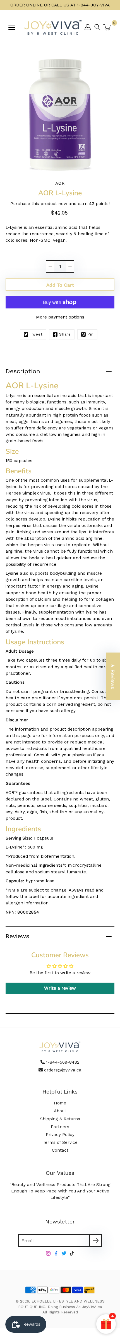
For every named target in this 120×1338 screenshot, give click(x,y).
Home (60, 1103)
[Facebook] (56, 1253)
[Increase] (70, 266)
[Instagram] (48, 1253)
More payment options (60, 317)
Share (65, 334)
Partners (60, 1126)
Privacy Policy (60, 1134)
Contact (60, 1150)
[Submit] (95, 1240)
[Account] (87, 27)
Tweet (36, 334)
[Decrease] (50, 266)
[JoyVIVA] (53, 27)
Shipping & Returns (60, 1118)
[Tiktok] (71, 1253)
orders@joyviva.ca (62, 1070)
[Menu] (12, 27)
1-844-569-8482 (63, 1062)
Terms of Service (60, 1142)
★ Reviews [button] (113, 676)
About (60, 1110)
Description (23, 371)
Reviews (17, 936)
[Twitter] (63, 1253)
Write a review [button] (60, 988)
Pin (90, 334)
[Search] (98, 27)
